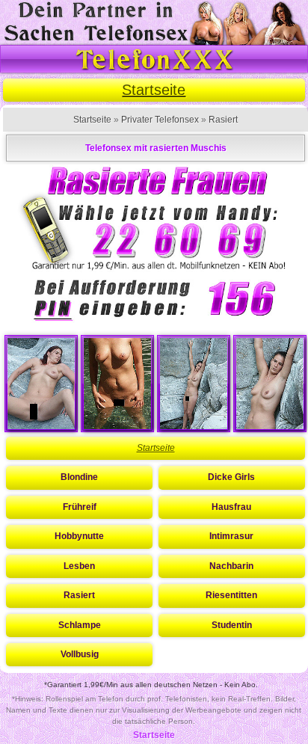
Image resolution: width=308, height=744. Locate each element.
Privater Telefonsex (160, 119)
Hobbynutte (79, 536)
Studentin (232, 625)
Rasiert (223, 119)
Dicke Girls (231, 477)
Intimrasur (231, 536)
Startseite (153, 90)
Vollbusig (80, 654)
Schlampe (79, 625)
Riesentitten (231, 595)
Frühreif (79, 507)
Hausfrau (231, 507)
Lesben (79, 566)
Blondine (79, 477)
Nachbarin (231, 566)
